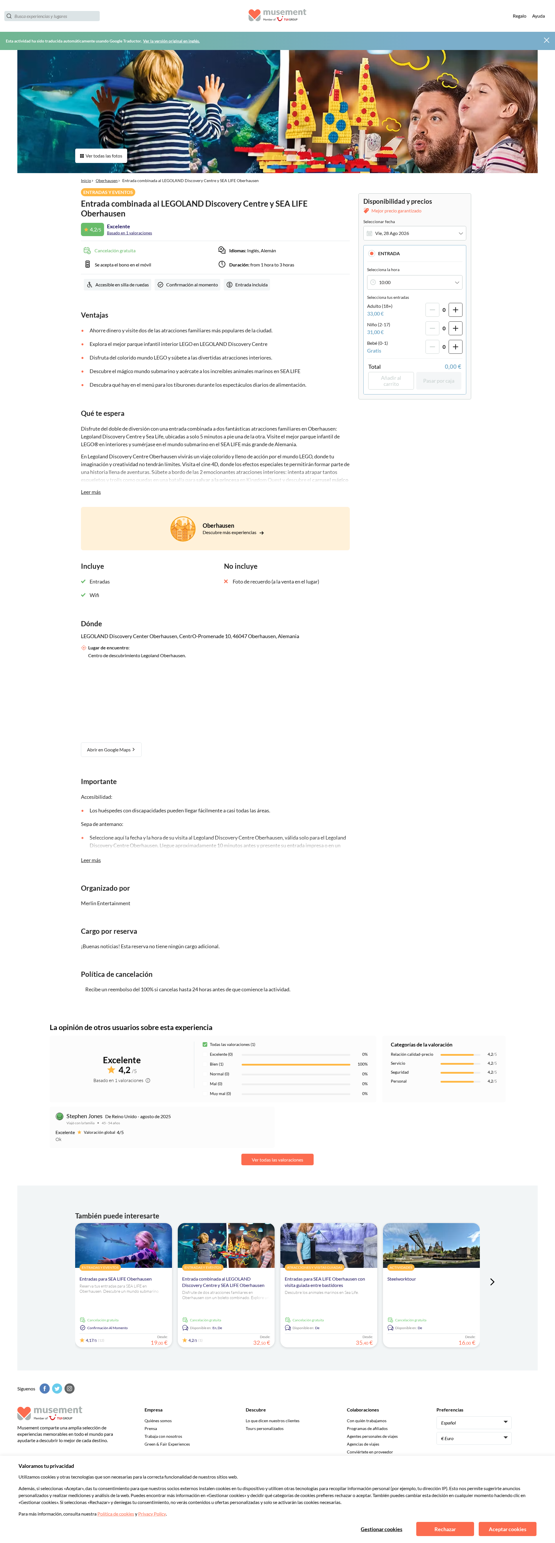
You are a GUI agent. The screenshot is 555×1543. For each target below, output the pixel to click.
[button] (414, 253)
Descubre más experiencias (230, 532)
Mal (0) (216, 1083)
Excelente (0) (221, 1054)
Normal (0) (219, 1073)
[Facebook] (44, 1388)
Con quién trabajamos (366, 1420)
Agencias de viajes (363, 1444)
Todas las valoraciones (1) (232, 1044)
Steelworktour (401, 1278)
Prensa (151, 1428)
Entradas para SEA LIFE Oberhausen (115, 1278)
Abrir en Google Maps (109, 749)
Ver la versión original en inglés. (171, 40)
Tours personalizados (265, 1428)
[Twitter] (56, 1388)
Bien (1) (216, 1064)
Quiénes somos (158, 1420)
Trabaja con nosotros (163, 1436)
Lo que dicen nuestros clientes (272, 1420)
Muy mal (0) (220, 1093)
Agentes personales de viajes (372, 1436)
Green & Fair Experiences (167, 1444)
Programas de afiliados (367, 1428)
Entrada (389, 253)
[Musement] (277, 16)
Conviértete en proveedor (370, 1451)
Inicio (86, 180)
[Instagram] (69, 1388)
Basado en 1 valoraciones (129, 232)
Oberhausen (107, 180)
